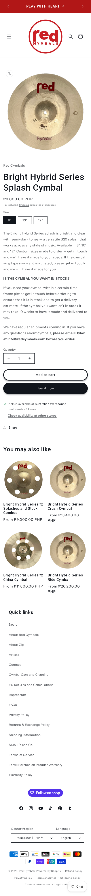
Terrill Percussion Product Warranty (36, 765)
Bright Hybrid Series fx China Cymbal (23, 577)
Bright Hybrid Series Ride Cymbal (65, 577)
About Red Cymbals (24, 635)
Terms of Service (22, 755)
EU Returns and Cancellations (31, 685)
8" (9, 220)
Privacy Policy (19, 715)
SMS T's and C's (21, 745)
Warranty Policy (20, 775)
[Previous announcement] (8, 6)
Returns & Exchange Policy (29, 725)
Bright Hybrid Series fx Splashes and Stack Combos (23, 508)
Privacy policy (23, 877)
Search (14, 625)
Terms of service (46, 877)
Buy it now (45, 388)
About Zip (16, 645)
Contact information (38, 884)
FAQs (13, 705)
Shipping (24, 204)
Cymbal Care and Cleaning (28, 675)
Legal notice (62, 884)
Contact (15, 665)
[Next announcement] (83, 6)
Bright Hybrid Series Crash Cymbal (65, 506)
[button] (9, 36)
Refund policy (74, 871)
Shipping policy (70, 877)
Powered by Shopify (48, 871)
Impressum (17, 695)
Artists (14, 655)
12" (40, 220)
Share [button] (12, 427)
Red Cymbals (27, 871)
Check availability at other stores (32, 416)
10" (25, 220)
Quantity (9, 349)
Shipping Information (25, 735)
